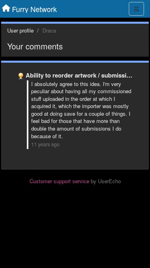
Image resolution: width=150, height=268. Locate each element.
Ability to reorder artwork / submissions (81, 75)
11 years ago (45, 144)
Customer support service (59, 181)
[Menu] (136, 9)
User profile (20, 30)
